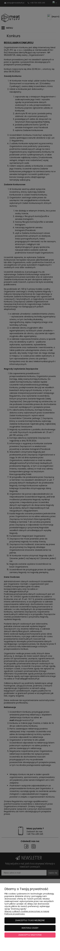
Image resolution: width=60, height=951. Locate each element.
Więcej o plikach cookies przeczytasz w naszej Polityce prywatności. (26, 912)
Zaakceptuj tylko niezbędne (30, 920)
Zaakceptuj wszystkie (30, 935)
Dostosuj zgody (30, 928)
